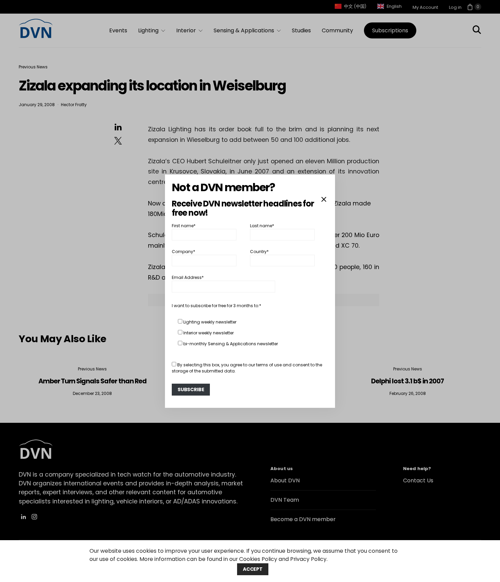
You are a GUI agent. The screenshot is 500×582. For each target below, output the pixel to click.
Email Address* (188, 277)
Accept (253, 569)
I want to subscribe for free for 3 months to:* (216, 306)
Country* (259, 251)
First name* (184, 225)
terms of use (269, 365)
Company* (183, 251)
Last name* (262, 225)
